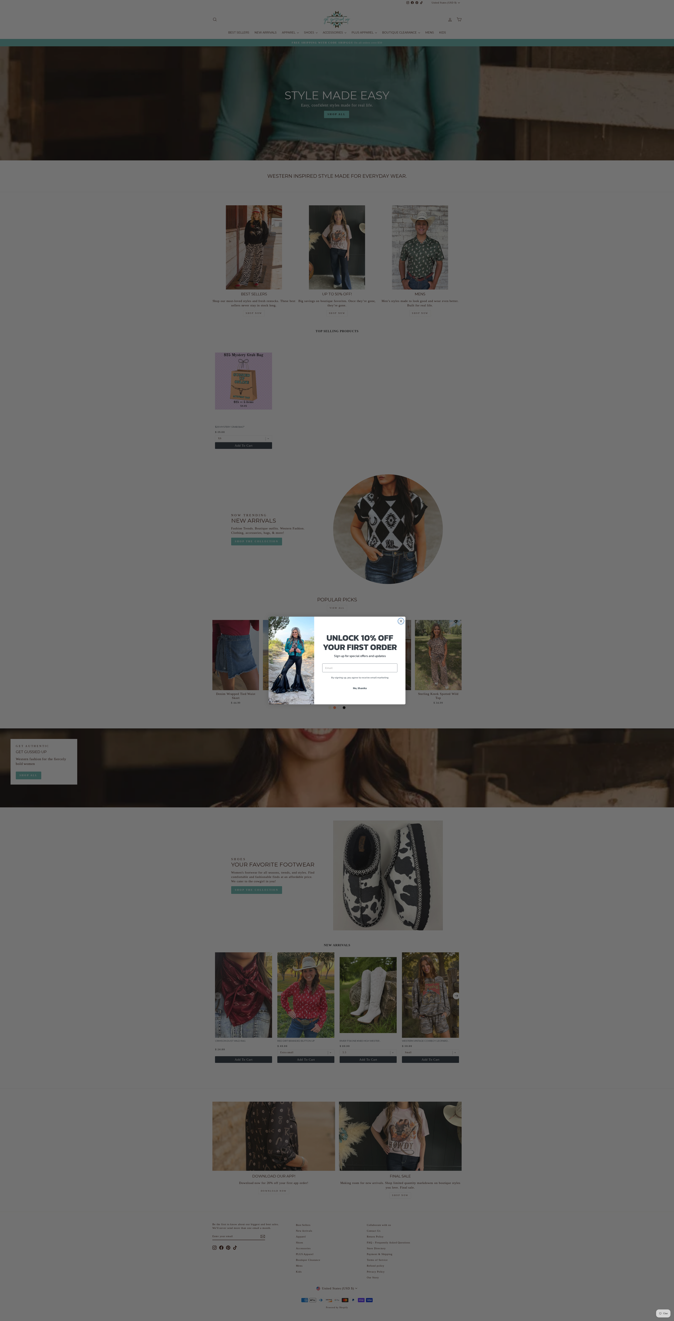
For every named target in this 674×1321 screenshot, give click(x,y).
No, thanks (360, 688)
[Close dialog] (401, 621)
